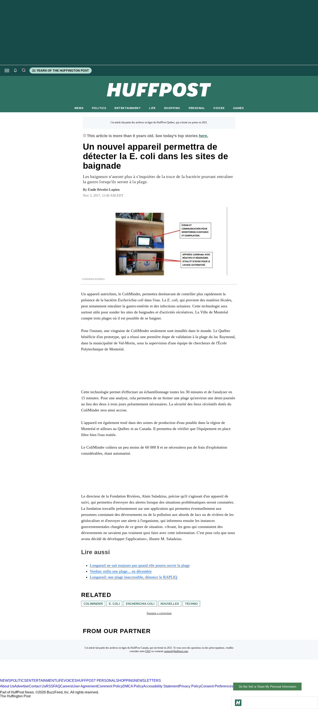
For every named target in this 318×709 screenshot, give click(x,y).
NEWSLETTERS (147, 680)
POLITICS (99, 108)
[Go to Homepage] (238, 702)
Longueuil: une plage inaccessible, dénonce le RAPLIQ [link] (133, 577)
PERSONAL (197, 108)
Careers (66, 686)
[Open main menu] (7, 70)
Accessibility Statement (161, 686)
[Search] (23, 70)
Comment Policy (110, 686)
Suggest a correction (159, 613)
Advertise (21, 686)
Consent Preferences (217, 686)
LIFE (152, 108)
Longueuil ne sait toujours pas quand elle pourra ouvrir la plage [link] (140, 565)
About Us (7, 686)
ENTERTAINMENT (127, 108)
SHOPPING (172, 108)
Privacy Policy (190, 686)
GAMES (238, 108)
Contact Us (37, 686)
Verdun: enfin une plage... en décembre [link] (121, 571)
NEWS (79, 108)
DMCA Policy (133, 686)
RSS (49, 686)
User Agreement (84, 686)
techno (191, 603)
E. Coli (114, 603)
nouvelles (170, 603)
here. (203, 136)
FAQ (148, 651)
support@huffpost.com (176, 651)
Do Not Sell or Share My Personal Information (267, 686)
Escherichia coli (140, 603)
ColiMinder (93, 603)
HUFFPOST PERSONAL (96, 680)
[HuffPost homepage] (55, 677)
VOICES (219, 108)
